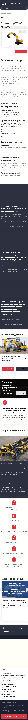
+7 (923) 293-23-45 (10, 696)
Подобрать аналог (19, 51)
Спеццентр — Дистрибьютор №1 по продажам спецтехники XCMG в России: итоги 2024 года (14, 603)
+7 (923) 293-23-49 (10, 691)
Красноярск (21, 3)
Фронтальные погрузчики (8, 637)
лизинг (22, 368)
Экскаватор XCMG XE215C (11, 356)
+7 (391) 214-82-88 (15, 3)
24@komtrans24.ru (7, 673)
